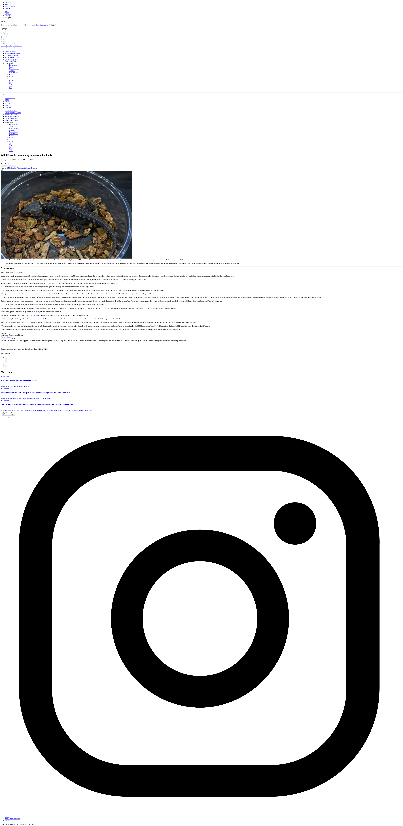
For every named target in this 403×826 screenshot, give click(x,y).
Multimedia (12, 168)
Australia (12, 71)
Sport (11, 67)
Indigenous (13, 65)
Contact (7, 820)
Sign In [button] (9, 18)
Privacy (7, 817)
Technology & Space (12, 57)
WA (10, 84)
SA (10, 82)
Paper (9, 337)
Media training (10, 6)
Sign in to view (42, 349)
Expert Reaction (31, 168)
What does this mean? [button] (8, 166)
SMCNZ (8, 4)
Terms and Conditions (12, 819)
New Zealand (13, 73)
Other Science (14, 69)
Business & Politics (11, 61)
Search (3, 44)
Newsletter (8, 8)
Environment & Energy (13, 53)
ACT (11, 90)
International (13, 132)
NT (10, 88)
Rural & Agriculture (11, 59)
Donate (19, 46)
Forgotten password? (43, 25)
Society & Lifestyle (11, 55)
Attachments (21, 168)
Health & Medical (11, 52)
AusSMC (8, 2)
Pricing (7, 15)
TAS (10, 86)
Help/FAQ (8, 14)
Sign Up (14, 46)
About (7, 12)
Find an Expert (6, 46)
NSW (11, 76)
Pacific (11, 74)
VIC (10, 78)
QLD (11, 80)
